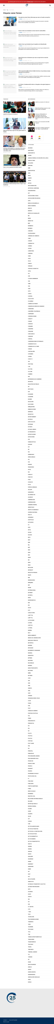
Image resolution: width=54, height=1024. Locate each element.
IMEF (29, 542)
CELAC (29, 261)
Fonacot (30, 474)
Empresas (30, 411)
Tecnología (31, 916)
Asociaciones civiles (33, 195)
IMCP (29, 539)
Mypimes (30, 658)
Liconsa (30, 622)
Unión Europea (32, 972)
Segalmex (30, 856)
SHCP (29, 874)
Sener (29, 869)
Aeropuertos (31, 153)
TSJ (29, 954)
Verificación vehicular (34, 977)
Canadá (30, 240)
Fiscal (29, 469)
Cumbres (30, 374)
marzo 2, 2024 (26, 32)
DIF (28, 386)
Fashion (30, 444)
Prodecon (30, 761)
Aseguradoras (31, 190)
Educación (30, 401)
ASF (29, 193)
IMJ (28, 544)
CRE (29, 361)
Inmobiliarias (31, 580)
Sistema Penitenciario (33, 886)
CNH (29, 286)
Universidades (31, 974)
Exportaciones (32, 434)
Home (4, 9)
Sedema (30, 846)
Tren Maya (30, 949)
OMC (29, 683)
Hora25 (20, 19)
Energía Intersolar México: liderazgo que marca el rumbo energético (34, 17)
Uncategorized (32, 964)
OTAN (29, 700)
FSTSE (29, 484)
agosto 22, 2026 (7, 115)
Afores (29, 155)
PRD (29, 745)
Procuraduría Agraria (34, 756)
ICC (28, 524)
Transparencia (32, 941)
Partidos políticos (33, 713)
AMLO (29, 175)
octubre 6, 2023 (26, 74)
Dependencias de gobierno (34, 379)
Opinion (30, 695)
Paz (29, 715)
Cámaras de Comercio (33, 235)
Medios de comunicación (34, 637)
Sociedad (30, 891)
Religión (30, 801)
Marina (30, 630)
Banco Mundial (32, 205)
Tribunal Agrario (32, 952)
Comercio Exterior (33, 303)
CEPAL (29, 271)
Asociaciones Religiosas (34, 198)
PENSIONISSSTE (31, 720)
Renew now (30, 1)
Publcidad (30, 781)
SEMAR (29, 861)
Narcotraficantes (33, 668)
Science (30, 821)
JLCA (29, 610)
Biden (29, 218)
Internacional (32, 590)
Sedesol (30, 851)
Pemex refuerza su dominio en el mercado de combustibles (32, 30)
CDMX (5, 111)
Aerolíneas (31, 150)
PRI (28, 748)
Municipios (30, 655)
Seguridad (30, 859)
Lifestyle (30, 625)
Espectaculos (31, 421)
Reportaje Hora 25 (32, 803)
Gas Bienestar (31, 494)
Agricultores (31, 160)
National (30, 670)
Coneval (30, 338)
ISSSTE (29, 607)
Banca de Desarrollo (33, 203)
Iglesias (30, 534)
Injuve (29, 575)
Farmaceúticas (32, 441)
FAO (29, 439)
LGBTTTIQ (30, 615)
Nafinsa (30, 665)
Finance (30, 464)
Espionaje (30, 424)
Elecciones (31, 404)
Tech (29, 914)
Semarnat (30, 864)
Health (30, 514)
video (29, 979)
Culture (30, 371)
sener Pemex (11, 9)
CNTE (29, 291)
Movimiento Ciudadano (34, 650)
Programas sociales (33, 773)
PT (28, 778)
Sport (29, 894)
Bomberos (30, 225)
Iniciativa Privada (32, 572)
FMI (29, 472)
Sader (29, 811)
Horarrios (30, 517)
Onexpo (30, 688)
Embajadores (31, 406)
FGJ (28, 459)
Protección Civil (32, 776)
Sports (30, 896)
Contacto (5, 1020)
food (29, 479)
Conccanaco (31, 333)
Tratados (30, 944)
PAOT (29, 708)
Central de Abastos (33, 268)
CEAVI (29, 258)
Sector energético (33, 836)
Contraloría (31, 351)
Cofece (29, 293)
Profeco (30, 766)
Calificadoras (31, 233)
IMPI (29, 547)
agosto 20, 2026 (7, 186)
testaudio (30, 929)
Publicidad (30, 783)
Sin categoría (31, 879)
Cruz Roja (30, 364)
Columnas (30, 301)
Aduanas (30, 148)
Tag (7, 9)
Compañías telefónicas (34, 311)
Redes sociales (31, 791)
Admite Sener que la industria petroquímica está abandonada (32, 44)
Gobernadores (31, 502)
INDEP (29, 557)
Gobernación (31, 499)
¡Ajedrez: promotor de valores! (10, 114)
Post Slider (31, 743)
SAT (29, 818)
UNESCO (30, 967)
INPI (29, 585)
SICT (29, 876)
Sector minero (32, 838)
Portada (30, 740)
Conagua (30, 323)
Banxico (30, 210)
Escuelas (30, 419)
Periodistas (31, 723)
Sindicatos (31, 881)
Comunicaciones (32, 316)
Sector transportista (34, 841)
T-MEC (29, 911)
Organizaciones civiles (34, 698)
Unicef (29, 969)
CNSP (29, 288)
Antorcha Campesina (33, 188)
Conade (30, 321)
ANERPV (6, 181)
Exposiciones (31, 436)
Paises (29, 703)
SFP (29, 871)
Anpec (29, 180)
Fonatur (30, 477)
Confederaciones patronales (35, 341)
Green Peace (31, 507)
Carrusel (30, 253)
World (29, 982)
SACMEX (30, 808)
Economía (30, 394)
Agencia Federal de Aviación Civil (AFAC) (38, 158)
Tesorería (30, 926)
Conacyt (30, 318)
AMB (29, 168)
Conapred (30, 328)
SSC (29, 901)
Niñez (29, 673)
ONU (29, 690)
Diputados (30, 389)
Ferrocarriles (31, 457)
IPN (29, 605)
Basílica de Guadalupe (33, 213)
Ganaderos (31, 492)
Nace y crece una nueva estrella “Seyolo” (12, 167)
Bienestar (30, 220)
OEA (29, 680)
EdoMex (6, 145)
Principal (30, 751)
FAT (29, 446)
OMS (29, 685)
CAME (29, 238)
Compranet (31, 313)
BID (29, 215)
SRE (29, 899)
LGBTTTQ (30, 617)
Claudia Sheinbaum (33, 278)
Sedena (30, 849)
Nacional (30, 660)
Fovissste (30, 482)
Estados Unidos (32, 429)
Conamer (30, 326)
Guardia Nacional (32, 512)
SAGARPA (30, 813)
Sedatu (30, 843)
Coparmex (30, 353)
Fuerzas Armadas (32, 487)
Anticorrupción (32, 185)
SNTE (29, 889)
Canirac (30, 245)
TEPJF (29, 924)
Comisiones (31, 308)
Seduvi (29, 854)
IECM (29, 527)
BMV (29, 223)
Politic (30, 733)
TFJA (29, 934)
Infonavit (30, 570)
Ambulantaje (31, 170)
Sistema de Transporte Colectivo (36, 884)
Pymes (29, 788)
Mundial (30, 653)
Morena (30, 645)
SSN (29, 904)
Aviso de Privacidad (13, 1020)
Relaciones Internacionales (35, 798)
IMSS (29, 549)
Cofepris (30, 296)
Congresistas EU (32, 343)
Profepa (30, 771)
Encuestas (30, 414)
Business (30, 228)
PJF (28, 730)
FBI (28, 449)
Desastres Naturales (33, 384)
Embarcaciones (32, 409)
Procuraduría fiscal (33, 758)
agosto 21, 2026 (7, 133)
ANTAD (29, 183)
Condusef (30, 336)
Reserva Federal (32, 806)
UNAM (29, 962)
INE (29, 560)
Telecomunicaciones (33, 919)
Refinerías (30, 793)
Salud (29, 816)
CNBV (29, 283)
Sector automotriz (33, 828)
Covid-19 (30, 359)
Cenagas (30, 266)
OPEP (29, 693)
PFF (29, 725)
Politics (30, 738)
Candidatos (31, 243)
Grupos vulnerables (33, 509)
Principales (31, 753)
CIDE (29, 276)
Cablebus (30, 230)
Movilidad (30, 647)
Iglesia (29, 532)
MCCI (29, 632)
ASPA (29, 200)
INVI (29, 602)
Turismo (30, 957)
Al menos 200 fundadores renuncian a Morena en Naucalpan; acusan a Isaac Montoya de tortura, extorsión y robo (14, 149)
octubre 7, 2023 (26, 60)
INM (29, 577)
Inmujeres (30, 582)
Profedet (30, 768)
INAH (29, 552)
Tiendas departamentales (35, 936)
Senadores (30, 866)
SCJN (29, 823)
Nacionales (31, 663)
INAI (29, 555)
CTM (29, 366)
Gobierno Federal (32, 504)
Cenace (30, 263)
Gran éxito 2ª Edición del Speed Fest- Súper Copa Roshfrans (42, 128)
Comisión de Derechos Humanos (36, 306)
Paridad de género (33, 710)
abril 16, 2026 (25, 19)
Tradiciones (31, 939)
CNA (29, 281)
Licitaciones (31, 620)
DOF (29, 391)
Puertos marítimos (33, 786)
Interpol (30, 595)
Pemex (29, 718)
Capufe (29, 248)
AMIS (29, 173)
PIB (28, 728)
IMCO (29, 537)
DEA (29, 376)
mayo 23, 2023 (26, 87)
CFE (29, 273)
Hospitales (31, 519)
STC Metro (30, 906)
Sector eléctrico (32, 833)
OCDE (29, 678)
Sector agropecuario (33, 826)
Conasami (30, 331)
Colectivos (31, 298)
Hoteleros (30, 522)
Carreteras (31, 250)
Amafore (30, 165)
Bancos (30, 208)
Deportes (30, 381)
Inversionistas (32, 600)
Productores (31, 763)
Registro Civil (31, 796)
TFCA (29, 931)
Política (30, 735)
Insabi (29, 587)
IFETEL (29, 529)
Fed (29, 451)
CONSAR (30, 348)
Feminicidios (31, 454)
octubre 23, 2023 (26, 45)
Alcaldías (30, 163)
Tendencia (30, 921)
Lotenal (30, 627)
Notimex (30, 675)
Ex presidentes (31, 431)
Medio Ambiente (32, 635)
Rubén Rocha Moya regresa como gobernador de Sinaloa (42, 109)
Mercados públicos (33, 640)
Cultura (30, 369)
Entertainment (7, 164)
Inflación (30, 567)
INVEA (29, 597)
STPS (29, 909)
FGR (29, 462)
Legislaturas (31, 612)
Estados (6, 128)
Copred (30, 356)
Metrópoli (30, 642)
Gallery (30, 489)
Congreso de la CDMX (33, 346)
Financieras (31, 467)
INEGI (29, 562)
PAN (29, 705)
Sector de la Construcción (35, 831)
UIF (28, 959)
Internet (30, 592)
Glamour (30, 497)
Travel (30, 946)
